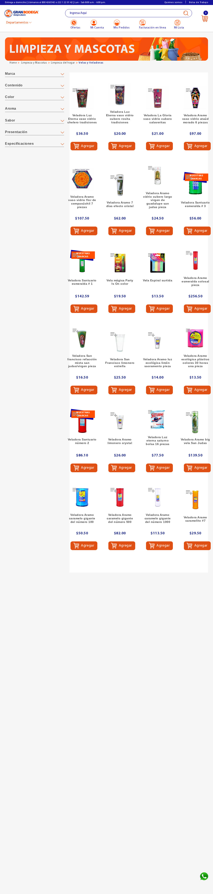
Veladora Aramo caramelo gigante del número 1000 (158, 518)
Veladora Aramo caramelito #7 (195, 519)
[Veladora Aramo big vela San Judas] (195, 422)
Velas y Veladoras (91, 62)
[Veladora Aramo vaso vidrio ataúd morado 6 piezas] (195, 98)
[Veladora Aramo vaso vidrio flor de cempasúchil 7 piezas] (82, 179)
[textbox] (128, 13)
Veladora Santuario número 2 (82, 441)
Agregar (87, 146)
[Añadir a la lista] (76, 92)
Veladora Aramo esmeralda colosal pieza (195, 281)
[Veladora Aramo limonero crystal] (120, 422)
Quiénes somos (173, 2)
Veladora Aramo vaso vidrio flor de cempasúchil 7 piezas (82, 202)
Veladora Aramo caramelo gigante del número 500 (120, 518)
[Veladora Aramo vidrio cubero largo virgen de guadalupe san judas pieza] (157, 175)
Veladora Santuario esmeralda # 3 (195, 204)
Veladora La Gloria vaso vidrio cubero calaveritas (157, 119)
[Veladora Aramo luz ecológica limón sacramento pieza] (157, 341)
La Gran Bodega (21, 13)
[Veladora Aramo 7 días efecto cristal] (120, 185)
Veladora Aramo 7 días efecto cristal (120, 204)
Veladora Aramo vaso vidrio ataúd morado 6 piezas (195, 119)
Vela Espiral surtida (157, 280)
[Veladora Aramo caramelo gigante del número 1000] (157, 497)
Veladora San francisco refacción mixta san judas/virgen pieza (82, 361)
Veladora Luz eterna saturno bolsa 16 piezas (158, 440)
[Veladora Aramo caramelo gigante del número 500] (120, 497)
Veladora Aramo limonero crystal (120, 441)
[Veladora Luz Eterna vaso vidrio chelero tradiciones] (82, 98)
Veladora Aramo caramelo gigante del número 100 (82, 518)
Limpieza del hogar (63, 62)
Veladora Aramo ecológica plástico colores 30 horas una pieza (195, 361)
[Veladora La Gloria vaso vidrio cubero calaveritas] (157, 98)
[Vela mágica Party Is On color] (120, 263)
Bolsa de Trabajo (198, 2)
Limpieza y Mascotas (34, 62)
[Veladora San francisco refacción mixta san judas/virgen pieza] (82, 338)
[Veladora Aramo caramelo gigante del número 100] (82, 497)
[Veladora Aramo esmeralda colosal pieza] (195, 260)
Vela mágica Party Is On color (119, 282)
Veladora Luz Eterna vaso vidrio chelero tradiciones (82, 119)
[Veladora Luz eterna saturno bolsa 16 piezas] (157, 419)
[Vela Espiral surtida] (157, 263)
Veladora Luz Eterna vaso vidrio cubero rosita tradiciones (120, 117)
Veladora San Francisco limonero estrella (120, 363)
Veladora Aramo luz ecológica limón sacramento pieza (157, 363)
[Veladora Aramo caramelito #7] (195, 499)
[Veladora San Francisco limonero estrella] (120, 341)
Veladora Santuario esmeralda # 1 (82, 282)
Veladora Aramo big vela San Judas (195, 441)
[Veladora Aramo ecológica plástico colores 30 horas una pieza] (195, 338)
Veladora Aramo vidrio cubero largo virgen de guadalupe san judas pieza (157, 200)
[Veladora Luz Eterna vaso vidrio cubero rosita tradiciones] (120, 94)
